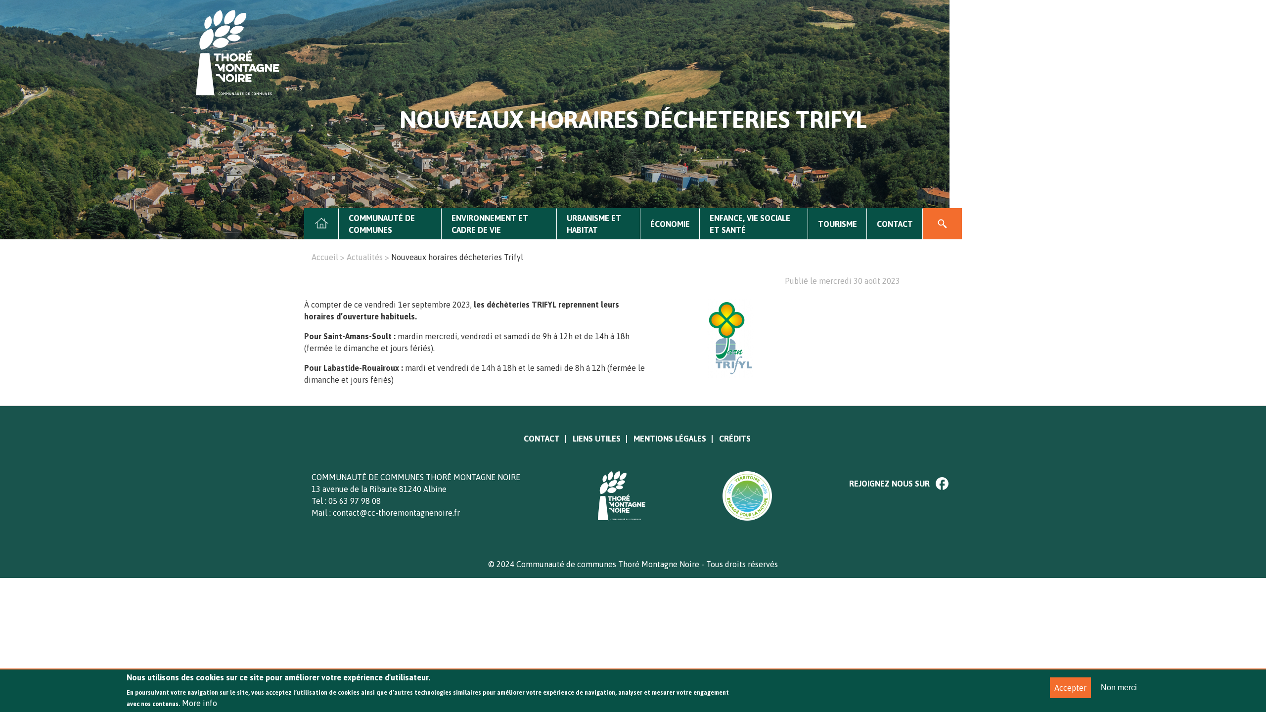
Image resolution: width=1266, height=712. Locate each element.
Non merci (1119, 687)
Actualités (365, 257)
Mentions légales (669, 438)
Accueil (321, 224)
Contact (895, 224)
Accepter (1070, 687)
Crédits (735, 438)
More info (199, 703)
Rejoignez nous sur (889, 483)
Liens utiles (597, 438)
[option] (814, 338)
